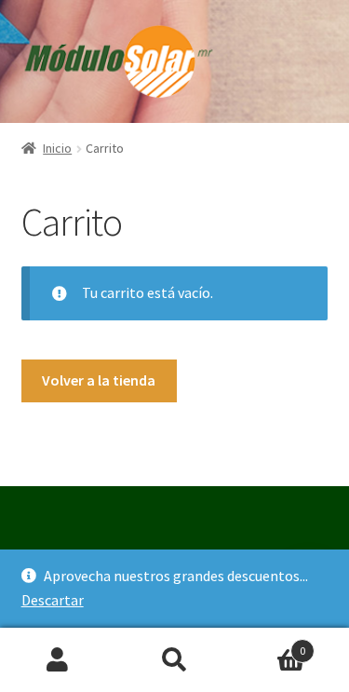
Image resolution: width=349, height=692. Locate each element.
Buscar (174, 660)
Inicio (57, 148)
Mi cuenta (58, 660)
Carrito (269, 644)
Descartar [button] (52, 599)
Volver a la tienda (98, 380)
